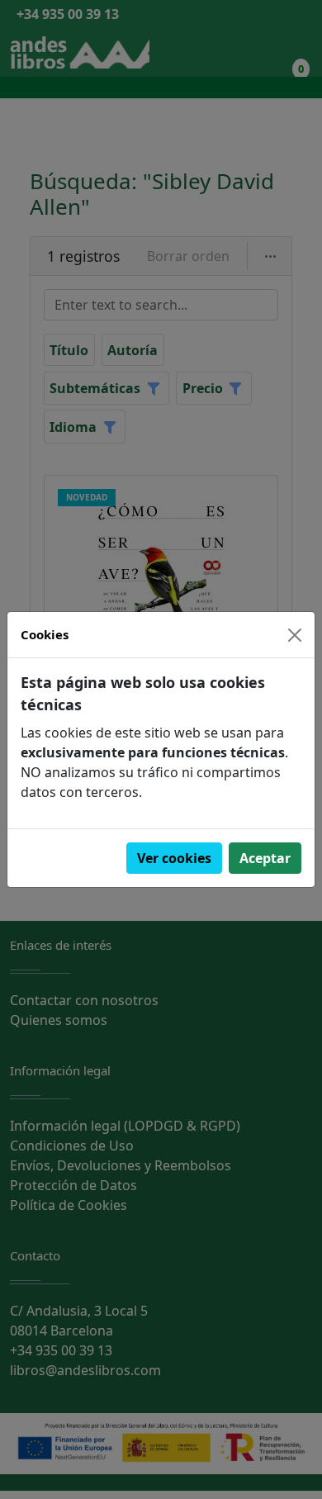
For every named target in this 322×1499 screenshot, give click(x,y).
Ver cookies (174, 858)
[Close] (295, 635)
